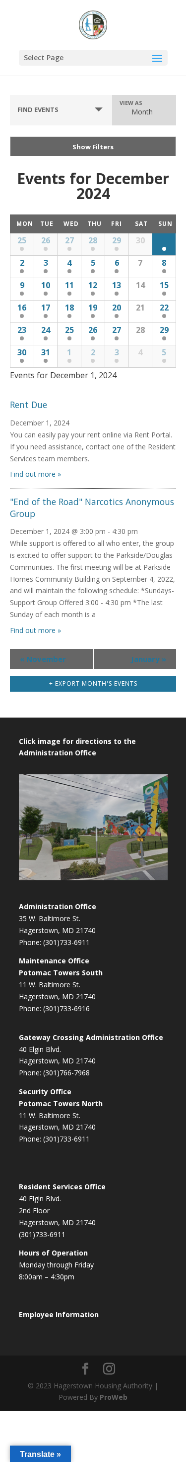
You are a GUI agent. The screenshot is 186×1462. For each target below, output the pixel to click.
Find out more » (35, 474)
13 (116, 285)
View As (131, 102)
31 (45, 352)
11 (69, 285)
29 (116, 240)
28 (92, 240)
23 (21, 329)
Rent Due (28, 405)
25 (21, 240)
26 (45, 240)
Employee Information (59, 1314)
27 (69, 240)
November (43, 659)
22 (164, 307)
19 (92, 307)
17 (45, 307)
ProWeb (113, 1397)
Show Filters (93, 146)
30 (21, 352)
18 (69, 307)
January (148, 659)
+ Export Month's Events (93, 683)
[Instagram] (109, 1369)
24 (45, 329)
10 (45, 285)
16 (21, 307)
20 (116, 307)
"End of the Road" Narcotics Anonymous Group (92, 508)
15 (164, 285)
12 (92, 285)
